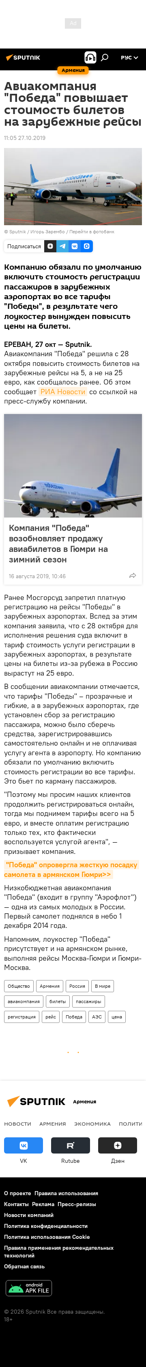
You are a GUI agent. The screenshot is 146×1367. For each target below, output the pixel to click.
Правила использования (66, 1193)
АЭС (97, 1017)
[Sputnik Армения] (24, 60)
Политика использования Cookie (47, 1236)
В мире (102, 986)
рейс (50, 1017)
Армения (50, 986)
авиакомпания (24, 1001)
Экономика (92, 1123)
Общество (19, 986)
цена (117, 1017)
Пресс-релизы (77, 1204)
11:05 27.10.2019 (24, 138)
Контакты (16, 1204)
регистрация (22, 1017)
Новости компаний (29, 1215)
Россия (77, 986)
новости (17, 1123)
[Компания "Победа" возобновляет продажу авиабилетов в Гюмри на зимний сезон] (73, 466)
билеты (57, 1001)
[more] (133, 575)
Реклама (43, 1204)
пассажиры (88, 1001)
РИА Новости (63, 391)
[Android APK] (28, 1289)
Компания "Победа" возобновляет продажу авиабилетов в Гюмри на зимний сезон (58, 543)
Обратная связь (24, 1266)
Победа (74, 1017)
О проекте (17, 1193)
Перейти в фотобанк (91, 231)
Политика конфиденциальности (46, 1226)
